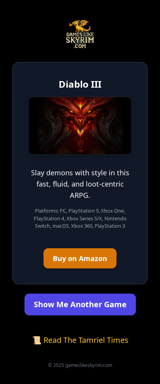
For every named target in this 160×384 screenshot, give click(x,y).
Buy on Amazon (80, 258)
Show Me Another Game (80, 304)
